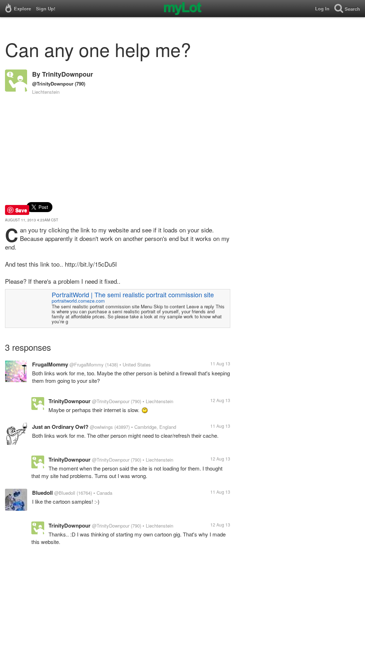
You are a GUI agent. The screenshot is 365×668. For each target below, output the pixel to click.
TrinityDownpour (67, 74)
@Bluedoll (64, 492)
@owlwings (101, 426)
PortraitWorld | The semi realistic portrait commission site (133, 294)
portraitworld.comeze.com (78, 300)
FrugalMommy (50, 364)
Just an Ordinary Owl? (60, 427)
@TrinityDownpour (52, 83)
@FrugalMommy (87, 364)
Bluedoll (42, 493)
